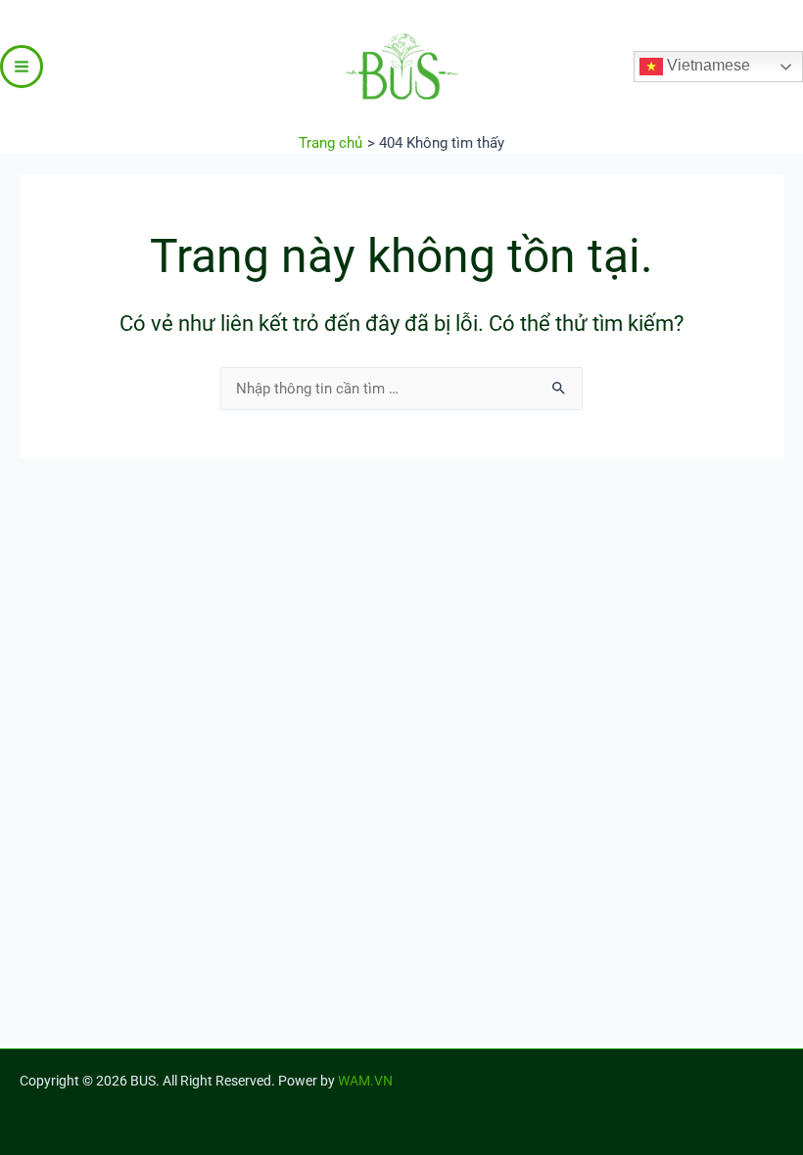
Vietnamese (706, 65)
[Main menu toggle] (21, 66)
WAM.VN (365, 1080)
